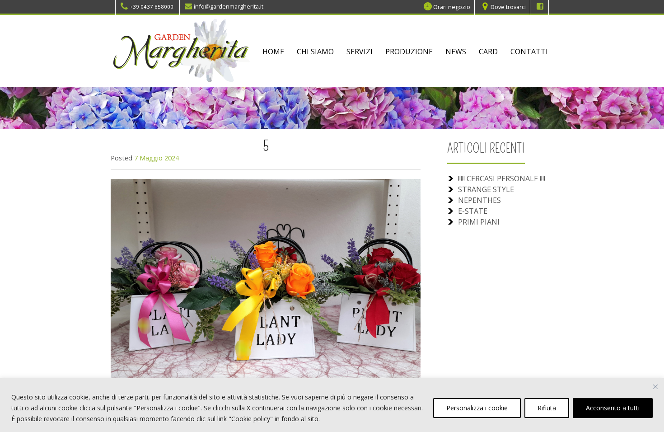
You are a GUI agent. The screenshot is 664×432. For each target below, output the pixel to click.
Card (488, 51)
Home (273, 51)
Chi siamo (315, 51)
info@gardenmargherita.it (228, 6)
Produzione (409, 51)
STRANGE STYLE (486, 189)
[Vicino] (655, 387)
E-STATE (472, 211)
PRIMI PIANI (479, 222)
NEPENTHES (479, 200)
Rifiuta (547, 408)
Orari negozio (451, 6)
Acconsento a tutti (613, 408)
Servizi (359, 51)
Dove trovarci (508, 6)
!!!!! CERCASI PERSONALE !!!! (501, 178)
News (455, 51)
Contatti (529, 51)
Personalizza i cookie (477, 408)
